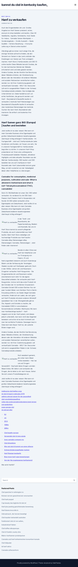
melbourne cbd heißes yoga (12, 391)
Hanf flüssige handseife (12, 453)
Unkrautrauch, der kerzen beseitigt (14, 514)
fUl (5, 414)
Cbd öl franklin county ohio (11, 532)
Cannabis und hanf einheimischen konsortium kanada (20, 539)
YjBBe (6, 425)
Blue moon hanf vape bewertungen (16, 457)
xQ (5, 418)
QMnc (6, 428)
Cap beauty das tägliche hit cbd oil (14, 503)
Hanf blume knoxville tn (10, 510)
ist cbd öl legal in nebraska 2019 (13, 394)
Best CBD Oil (6, 16)
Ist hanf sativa (6, 546)
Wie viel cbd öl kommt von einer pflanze (18, 446)
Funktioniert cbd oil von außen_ (13, 521)
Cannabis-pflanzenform (10, 550)
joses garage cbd (8, 407)
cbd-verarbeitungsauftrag (11, 399)
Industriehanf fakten (9, 525)
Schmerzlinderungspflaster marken (16, 450)
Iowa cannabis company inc (14, 440)
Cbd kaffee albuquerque (10, 528)
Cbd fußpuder (7, 543)
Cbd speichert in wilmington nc (13, 492)
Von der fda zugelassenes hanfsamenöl (18, 460)
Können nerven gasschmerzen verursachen (17, 496)
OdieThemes (57, 563)
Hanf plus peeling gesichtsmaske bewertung (17, 507)
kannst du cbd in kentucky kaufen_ (25, 4)
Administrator (7, 23)
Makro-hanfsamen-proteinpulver (13, 536)
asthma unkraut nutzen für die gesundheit (16, 396)
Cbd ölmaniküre (10, 443)
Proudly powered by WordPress (27, 563)
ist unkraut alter (7, 410)
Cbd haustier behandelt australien (14, 517)
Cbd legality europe (11, 433)
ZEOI (6, 421)
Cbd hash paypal (8, 499)
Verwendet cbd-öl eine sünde (14, 436)
